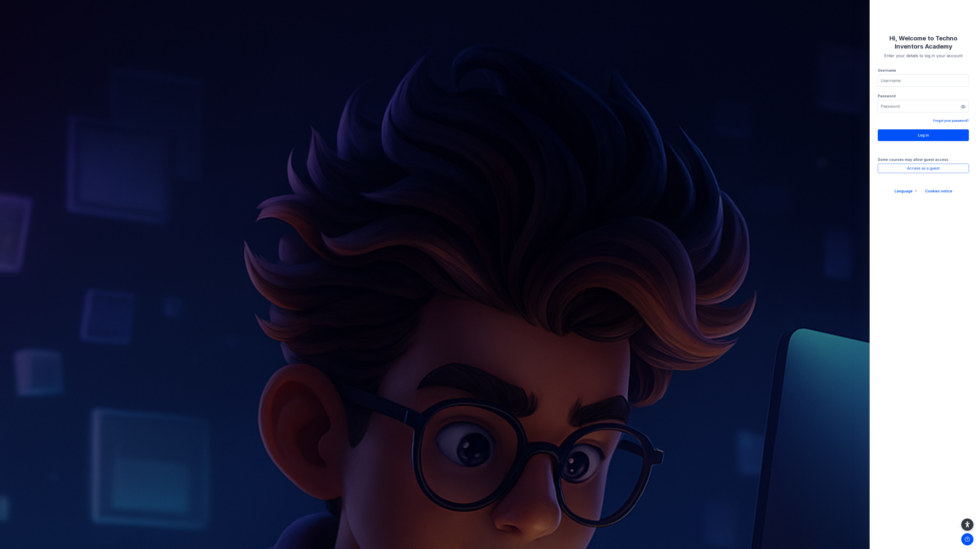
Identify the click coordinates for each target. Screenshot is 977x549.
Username (887, 70)
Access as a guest (923, 168)
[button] (967, 524)
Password (887, 96)
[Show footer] (967, 539)
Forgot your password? (951, 121)
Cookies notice (938, 191)
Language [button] (904, 191)
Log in (923, 135)
